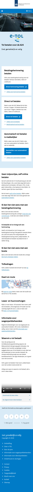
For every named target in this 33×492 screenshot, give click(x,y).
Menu (30, 11)
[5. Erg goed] (26, 416)
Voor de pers (8, 450)
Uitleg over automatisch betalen (16, 157)
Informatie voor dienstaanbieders (15, 456)
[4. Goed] (21, 416)
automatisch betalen (8, 198)
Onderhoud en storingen (12, 459)
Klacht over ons (9, 476)
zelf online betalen (15, 193)
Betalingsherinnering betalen (15, 124)
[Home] (2, 11)
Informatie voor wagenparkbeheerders (17, 453)
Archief (6, 479)
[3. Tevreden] (16, 416)
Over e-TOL (8, 446)
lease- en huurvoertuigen (10, 311)
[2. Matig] (11, 416)
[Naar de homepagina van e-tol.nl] (16, 4)
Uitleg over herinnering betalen (16, 92)
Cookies (7, 470)
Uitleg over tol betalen (13, 122)
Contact (6, 464)
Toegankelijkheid (10, 473)
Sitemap (7, 482)
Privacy (6, 467)
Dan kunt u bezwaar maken (10, 257)
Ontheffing (8, 443)
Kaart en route (7, 291)
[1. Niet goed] (6, 416)
